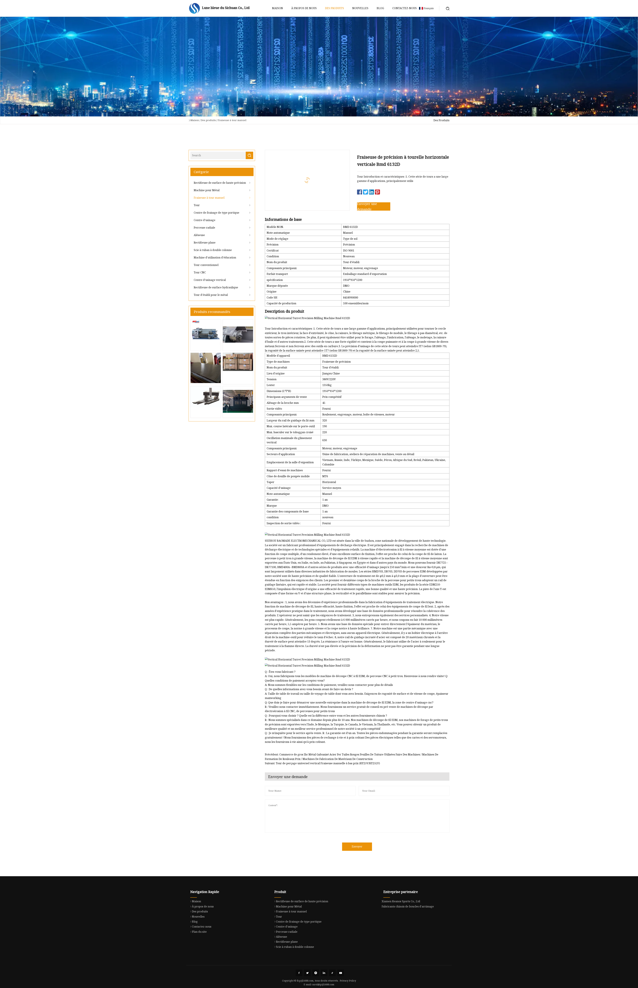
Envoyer (357, 846)
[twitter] (307, 973)
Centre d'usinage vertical (210, 280)
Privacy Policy (348, 980)
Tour (197, 205)
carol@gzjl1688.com (323, 984)
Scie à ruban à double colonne (213, 250)
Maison (277, 8)
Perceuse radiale (204, 227)
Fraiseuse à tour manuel (232, 120)
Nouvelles (360, 8)
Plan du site (199, 932)
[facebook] (299, 973)
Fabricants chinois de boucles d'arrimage (408, 906)
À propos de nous (304, 8)
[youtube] (340, 973)
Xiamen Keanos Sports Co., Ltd (401, 901)
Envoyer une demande (367, 206)
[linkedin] (324, 973)
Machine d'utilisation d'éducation (215, 257)
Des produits (334, 8)
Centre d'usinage (204, 220)
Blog (380, 8)
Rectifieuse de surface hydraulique (216, 287)
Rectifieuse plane (204, 242)
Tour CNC (200, 272)
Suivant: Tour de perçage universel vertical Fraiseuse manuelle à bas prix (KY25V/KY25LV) (322, 763)
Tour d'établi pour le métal (211, 295)
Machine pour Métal (206, 190)
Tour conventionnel (206, 265)
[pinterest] (315, 973)
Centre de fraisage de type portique (216, 212)
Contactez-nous (404, 8)
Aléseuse (199, 235)
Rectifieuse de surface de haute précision (220, 183)
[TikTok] (332, 973)
